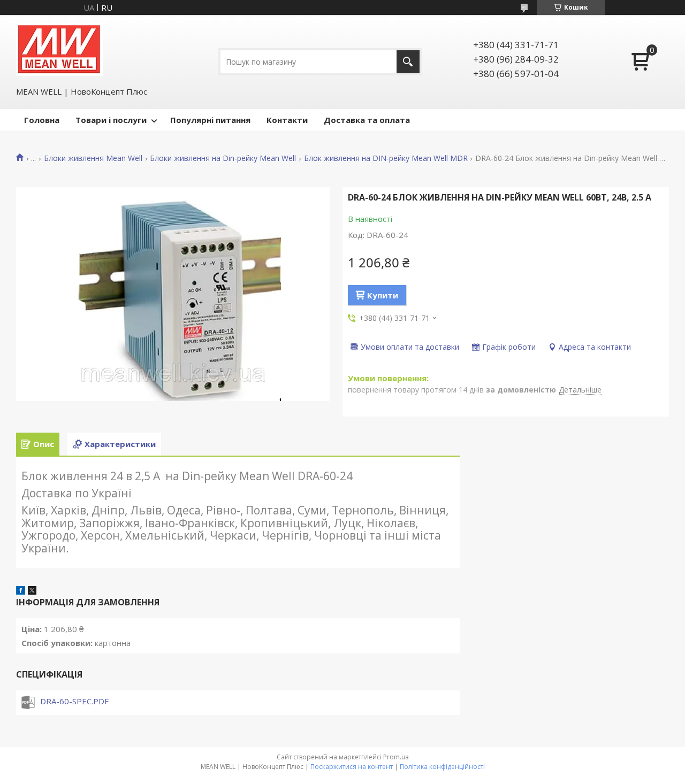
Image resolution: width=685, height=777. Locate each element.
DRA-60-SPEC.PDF (74, 701)
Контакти (287, 119)
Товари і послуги (111, 119)
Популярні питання (210, 119)
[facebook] (20, 591)
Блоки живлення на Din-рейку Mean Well (223, 158)
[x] (32, 591)
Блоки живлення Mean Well (93, 158)
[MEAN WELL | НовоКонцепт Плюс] (59, 49)
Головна (41, 119)
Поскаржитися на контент (351, 766)
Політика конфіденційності (442, 766)
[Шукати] (408, 61)
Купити (382, 295)
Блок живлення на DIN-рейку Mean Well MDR (386, 158)
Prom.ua (396, 756)
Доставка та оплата (367, 119)
